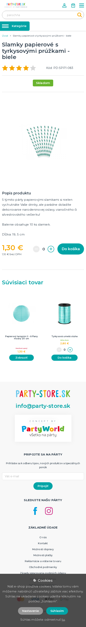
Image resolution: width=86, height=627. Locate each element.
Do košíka (71, 249)
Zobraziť (21, 357)
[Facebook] (35, 511)
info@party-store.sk (43, 406)
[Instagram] (49, 511)
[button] (64, 5)
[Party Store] (16, 5)
